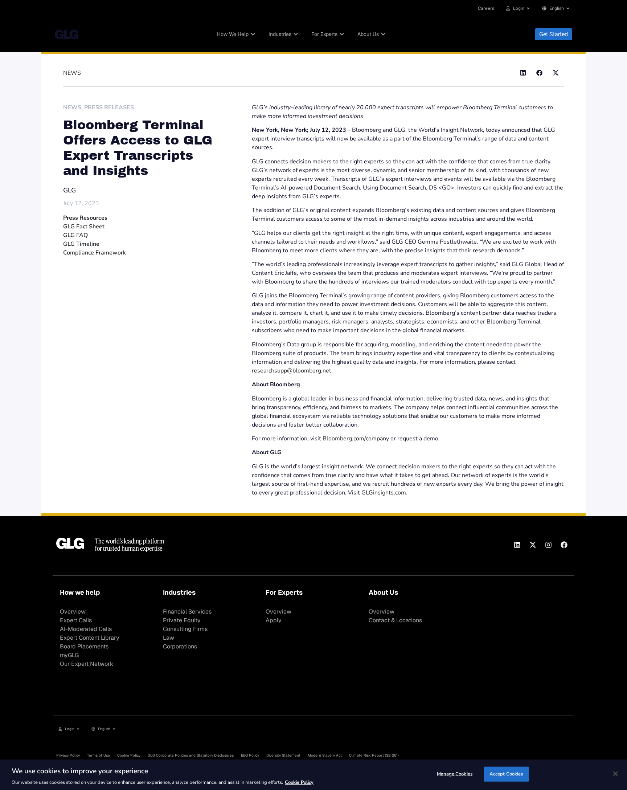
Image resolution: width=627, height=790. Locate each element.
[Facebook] (564, 544)
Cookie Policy (128, 755)
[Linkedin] (517, 544)
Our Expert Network (86, 664)
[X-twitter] (533, 544)
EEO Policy (250, 755)
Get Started (553, 34)
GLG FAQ (75, 235)
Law (168, 638)
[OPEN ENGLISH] (568, 8)
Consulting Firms (185, 629)
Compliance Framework (94, 253)
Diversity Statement (283, 755)
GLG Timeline (81, 244)
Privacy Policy (68, 755)
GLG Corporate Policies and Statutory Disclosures (191, 755)
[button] (523, 73)
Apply (274, 620)
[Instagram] (548, 544)
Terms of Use (98, 755)
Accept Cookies (506, 773)
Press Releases (109, 107)
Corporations (180, 646)
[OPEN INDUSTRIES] (295, 34)
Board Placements (84, 646)
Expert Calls (76, 620)
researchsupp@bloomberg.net (291, 371)
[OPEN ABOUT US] (383, 34)
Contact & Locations (395, 620)
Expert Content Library (89, 638)
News (72, 107)
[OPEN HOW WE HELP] (252, 34)
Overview (73, 611)
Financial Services (187, 611)
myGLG (69, 655)
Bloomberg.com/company (356, 439)
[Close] (615, 774)
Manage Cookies (454, 773)
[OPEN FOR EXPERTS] (341, 34)
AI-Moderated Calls (86, 629)
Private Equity (182, 620)
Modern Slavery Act (325, 755)
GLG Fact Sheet (83, 227)
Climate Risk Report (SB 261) (374, 755)
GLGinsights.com (383, 493)
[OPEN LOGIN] (528, 8)
